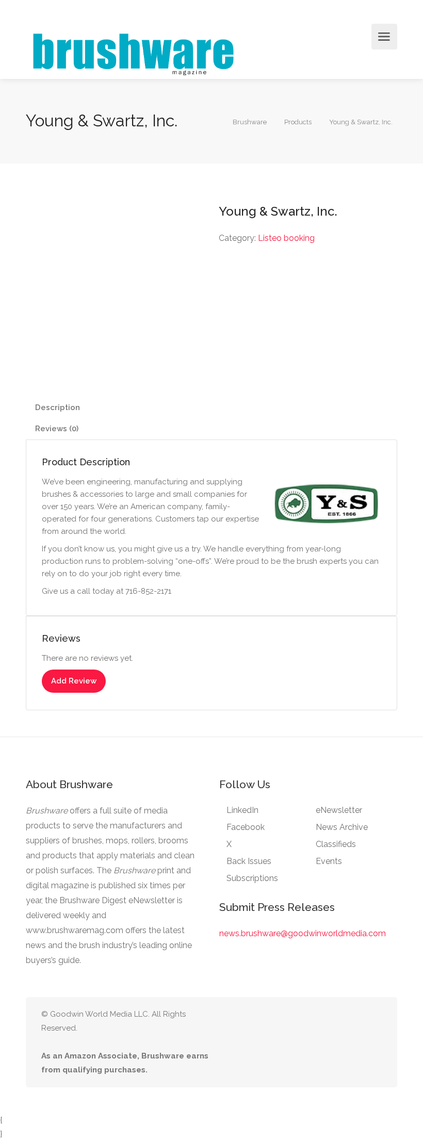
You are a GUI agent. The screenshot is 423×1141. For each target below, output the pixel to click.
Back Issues (248, 861)
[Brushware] (134, 52)
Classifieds (336, 844)
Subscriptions (252, 878)
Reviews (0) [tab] (56, 428)
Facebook (245, 827)
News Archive (342, 827)
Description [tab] (57, 407)
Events (329, 861)
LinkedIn (242, 810)
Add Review (73, 681)
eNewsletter (339, 810)
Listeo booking (286, 238)
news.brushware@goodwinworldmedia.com (302, 933)
